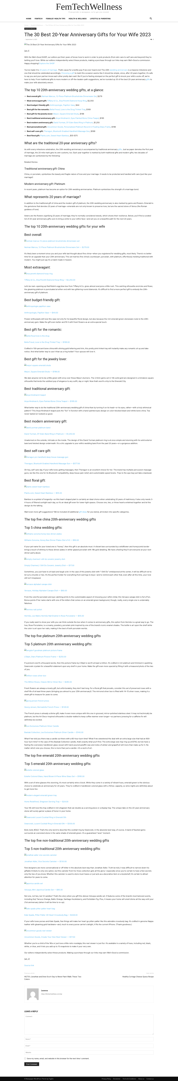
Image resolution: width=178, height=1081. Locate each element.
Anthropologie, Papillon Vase (62, 105)
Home (28, 18)
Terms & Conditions (129, 1079)
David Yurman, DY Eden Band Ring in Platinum (73, 122)
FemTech (39, 18)
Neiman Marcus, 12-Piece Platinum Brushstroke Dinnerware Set (69, 96)
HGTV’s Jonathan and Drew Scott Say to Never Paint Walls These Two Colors (52, 978)
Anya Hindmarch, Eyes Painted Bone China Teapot (77, 118)
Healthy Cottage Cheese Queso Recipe (138, 977)
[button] (151, 19)
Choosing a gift (67, 73)
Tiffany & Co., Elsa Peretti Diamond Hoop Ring (67, 101)
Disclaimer (116, 1079)
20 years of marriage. (48, 70)
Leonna (44, 990)
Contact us (150, 1079)
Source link (29, 965)
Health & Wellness (78, 18)
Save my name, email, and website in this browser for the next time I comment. (58, 1058)
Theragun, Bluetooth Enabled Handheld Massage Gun (67, 131)
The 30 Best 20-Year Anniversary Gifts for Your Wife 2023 (87, 34)
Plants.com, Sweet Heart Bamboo (54, 135)
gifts (148, 79)
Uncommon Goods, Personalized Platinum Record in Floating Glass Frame (79, 127)
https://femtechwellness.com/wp (51, 994)
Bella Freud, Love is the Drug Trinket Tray (67, 109)
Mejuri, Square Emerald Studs (66, 114)
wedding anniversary (119, 70)
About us (141, 1079)
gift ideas (83, 512)
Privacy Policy (106, 1079)
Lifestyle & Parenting (100, 18)
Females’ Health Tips (55, 18)
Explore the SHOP (47, 63)
